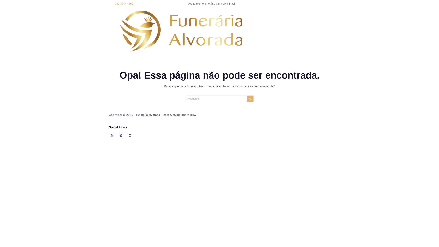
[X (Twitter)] (121, 135)
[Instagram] (130, 135)
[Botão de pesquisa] (250, 98)
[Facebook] (112, 135)
